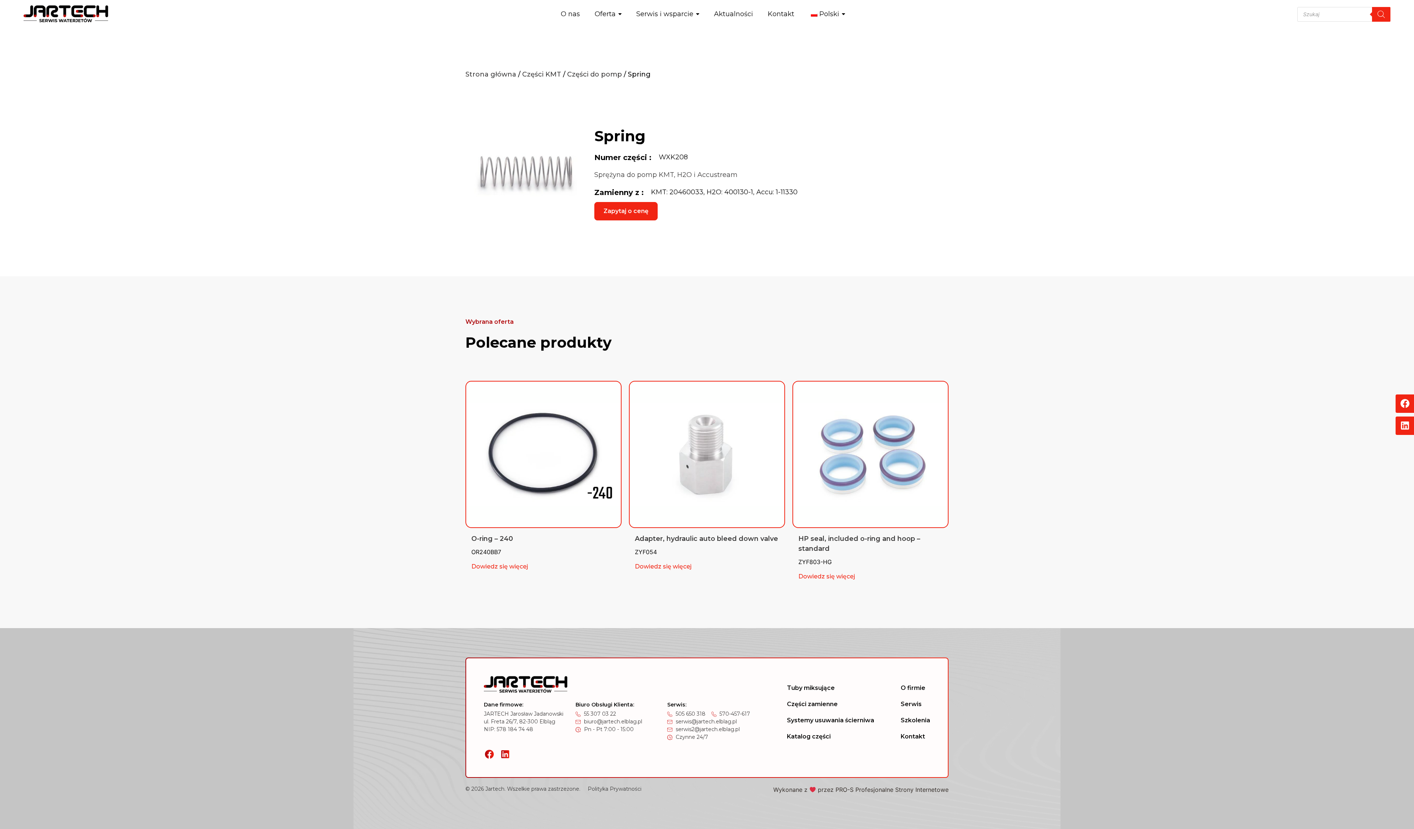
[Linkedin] (1405, 426)
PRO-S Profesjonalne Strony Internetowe (892, 789)
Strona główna (490, 74)
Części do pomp (594, 74)
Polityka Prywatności (614, 789)
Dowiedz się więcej (499, 566)
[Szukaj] (1381, 14)
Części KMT (541, 74)
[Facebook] (1405, 403)
